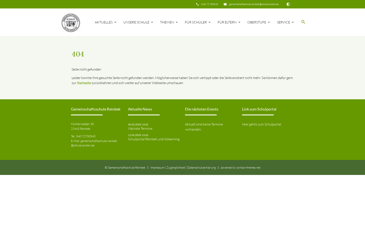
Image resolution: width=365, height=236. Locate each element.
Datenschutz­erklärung (201, 167)
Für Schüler (196, 22)
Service (283, 22)
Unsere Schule (136, 22)
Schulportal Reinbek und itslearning (154, 139)
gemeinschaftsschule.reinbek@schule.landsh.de (254, 4)
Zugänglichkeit (175, 167)
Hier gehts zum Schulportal (261, 124)
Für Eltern (227, 22)
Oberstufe (256, 22)
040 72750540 (209, 4)
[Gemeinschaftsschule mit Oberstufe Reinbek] (70, 22)
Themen (167, 22)
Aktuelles (104, 22)
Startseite (84, 83)
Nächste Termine (140, 128)
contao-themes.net (248, 167)
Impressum (157, 167)
